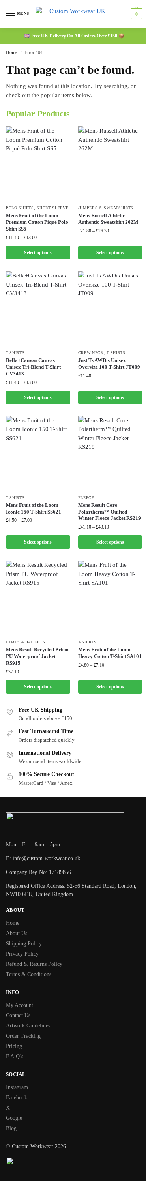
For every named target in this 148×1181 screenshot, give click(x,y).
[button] (135, 13)
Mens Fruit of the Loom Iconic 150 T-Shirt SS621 (33, 508)
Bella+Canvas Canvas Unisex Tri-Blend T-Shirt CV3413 (33, 367)
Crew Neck (91, 353)
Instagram (17, 1087)
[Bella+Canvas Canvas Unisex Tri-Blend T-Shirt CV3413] (38, 308)
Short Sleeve (52, 208)
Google (14, 1118)
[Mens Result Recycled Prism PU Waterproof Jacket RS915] (38, 598)
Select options (38, 252)
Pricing (14, 1046)
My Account (19, 1005)
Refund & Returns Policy (34, 964)
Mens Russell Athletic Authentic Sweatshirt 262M (108, 218)
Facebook (16, 1097)
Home (11, 52)
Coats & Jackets (25, 642)
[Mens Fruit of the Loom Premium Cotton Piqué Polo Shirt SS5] (38, 163)
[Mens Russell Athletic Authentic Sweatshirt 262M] (110, 163)
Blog (11, 1128)
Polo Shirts (20, 208)
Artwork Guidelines (28, 1026)
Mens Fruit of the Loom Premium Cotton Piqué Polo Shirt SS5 (37, 222)
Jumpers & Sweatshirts (106, 208)
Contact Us (18, 1015)
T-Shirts (15, 353)
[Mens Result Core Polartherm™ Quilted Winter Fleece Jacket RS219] (110, 453)
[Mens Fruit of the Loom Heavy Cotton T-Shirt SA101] (110, 598)
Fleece (86, 497)
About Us (16, 933)
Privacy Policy (22, 954)
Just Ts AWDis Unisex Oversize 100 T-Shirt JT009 (109, 363)
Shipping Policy (24, 944)
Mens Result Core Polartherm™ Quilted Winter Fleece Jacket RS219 (109, 511)
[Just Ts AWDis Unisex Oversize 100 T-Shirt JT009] (110, 308)
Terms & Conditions (28, 974)
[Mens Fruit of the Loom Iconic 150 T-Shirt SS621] (38, 453)
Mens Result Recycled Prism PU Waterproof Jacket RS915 (37, 656)
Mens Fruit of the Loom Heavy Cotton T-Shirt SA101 (110, 653)
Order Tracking (23, 1036)
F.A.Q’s (14, 1056)
